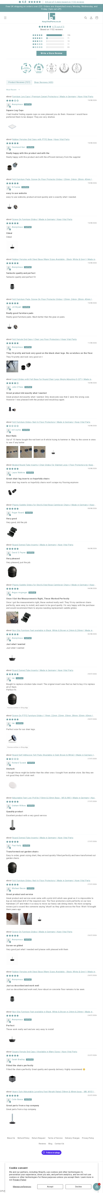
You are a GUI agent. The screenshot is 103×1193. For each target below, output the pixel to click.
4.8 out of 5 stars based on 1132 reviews (64, 2)
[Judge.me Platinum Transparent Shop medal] (26, 68)
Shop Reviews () (43, 82)
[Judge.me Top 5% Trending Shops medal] (77, 68)
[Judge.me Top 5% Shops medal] (64, 68)
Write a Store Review (51, 53)
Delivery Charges (72, 1138)
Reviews (42, 1144)
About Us (11, 1138)
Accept (50, 1186)
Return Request (38, 1138)
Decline (78, 1186)
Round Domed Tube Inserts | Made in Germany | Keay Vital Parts (42, 545)
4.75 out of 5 (58, 27)
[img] (51, 26)
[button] (5, 18)
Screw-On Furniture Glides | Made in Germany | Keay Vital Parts (42, 219)
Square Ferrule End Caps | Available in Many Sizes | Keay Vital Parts (44, 1052)
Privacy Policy (19, 1180)
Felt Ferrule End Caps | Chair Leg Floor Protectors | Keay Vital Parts (44, 339)
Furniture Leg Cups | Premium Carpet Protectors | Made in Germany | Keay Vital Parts (52, 96)
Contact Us (59, 1144)
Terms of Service (55, 1138)
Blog (50, 1144)
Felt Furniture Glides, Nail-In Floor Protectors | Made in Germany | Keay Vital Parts (51, 422)
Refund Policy (24, 1138)
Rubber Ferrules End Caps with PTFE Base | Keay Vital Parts (41, 139)
